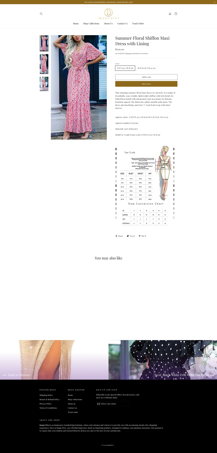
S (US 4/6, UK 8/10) (125, 68)
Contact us (72, 408)
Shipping (128, 53)
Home (76, 23)
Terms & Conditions (48, 408)
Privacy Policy (46, 403)
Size (117, 64)
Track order (73, 412)
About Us (108, 23)
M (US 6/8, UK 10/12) (146, 68)
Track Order (138, 23)
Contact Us (122, 23)
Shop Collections (91, 23)
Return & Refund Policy (50, 399)
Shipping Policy (46, 395)
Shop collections (75, 399)
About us (71, 403)
